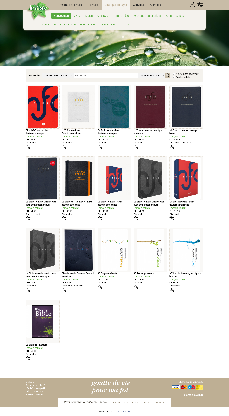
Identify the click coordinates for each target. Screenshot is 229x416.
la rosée (94, 5)
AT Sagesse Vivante (107, 273)
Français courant (34, 136)
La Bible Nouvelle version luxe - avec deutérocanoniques (149, 203)
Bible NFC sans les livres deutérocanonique (38, 132)
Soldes (180, 16)
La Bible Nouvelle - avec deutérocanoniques (110, 203)
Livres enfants (68, 24)
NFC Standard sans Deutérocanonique (71, 132)
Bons (168, 16)
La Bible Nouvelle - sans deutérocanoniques (181, 203)
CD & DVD (102, 16)
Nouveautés (61, 16)
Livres (77, 16)
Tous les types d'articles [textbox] (56, 75)
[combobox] (58, 75)
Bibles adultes (107, 24)
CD (120, 24)
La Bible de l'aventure (36, 344)
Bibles (89, 16)
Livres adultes (48, 24)
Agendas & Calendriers (147, 16)
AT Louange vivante (144, 273)
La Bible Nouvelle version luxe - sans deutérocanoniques (41, 203)
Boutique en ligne (116, 5)
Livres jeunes (87, 24)
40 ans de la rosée (71, 5)
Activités (138, 5)
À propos (155, 5)
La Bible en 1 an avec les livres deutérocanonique (77, 203)
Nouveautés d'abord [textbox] (150, 75)
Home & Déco (121, 16)
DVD (128, 24)
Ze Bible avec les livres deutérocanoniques (109, 132)
